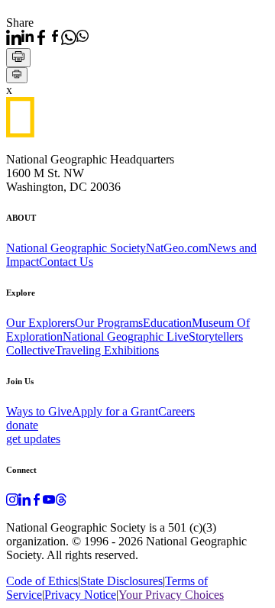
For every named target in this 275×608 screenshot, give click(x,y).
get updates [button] (33, 438)
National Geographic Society (76, 247)
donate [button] (22, 425)
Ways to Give (39, 411)
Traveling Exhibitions (107, 350)
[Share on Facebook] (47, 37)
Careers (176, 411)
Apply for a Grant (115, 411)
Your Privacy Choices (171, 594)
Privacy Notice (80, 594)
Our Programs (109, 322)
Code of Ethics (42, 580)
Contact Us (66, 261)
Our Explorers (40, 322)
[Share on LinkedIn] (20, 37)
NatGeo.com (177, 247)
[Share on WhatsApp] (75, 37)
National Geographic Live (126, 336)
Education (167, 322)
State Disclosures (121, 580)
